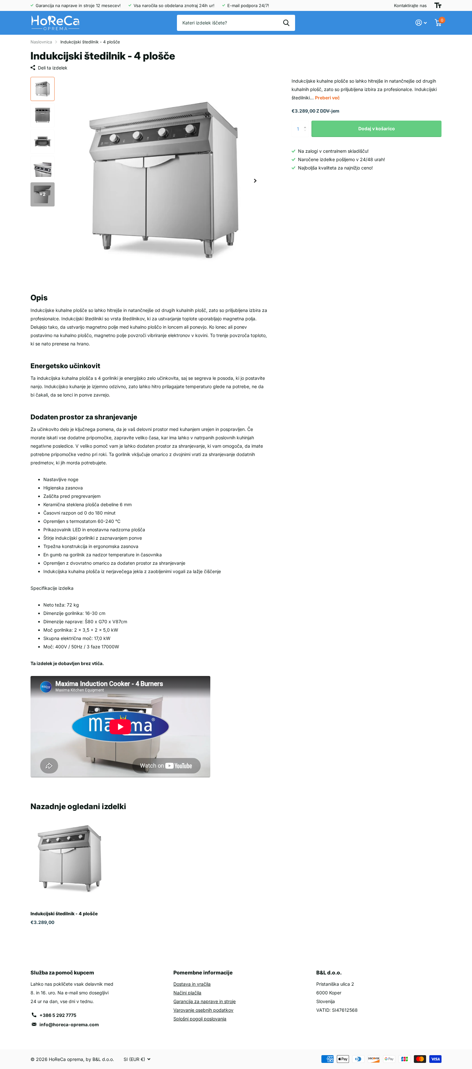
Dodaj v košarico (376, 128)
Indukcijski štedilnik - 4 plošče (64, 913)
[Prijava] (421, 22)
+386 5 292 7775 (57, 1015)
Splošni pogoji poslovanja (199, 1018)
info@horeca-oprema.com (69, 1024)
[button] (255, 181)
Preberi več (327, 97)
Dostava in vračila (192, 984)
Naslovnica (41, 41)
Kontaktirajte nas (410, 5)
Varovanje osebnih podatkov (203, 1010)
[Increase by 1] (306, 123)
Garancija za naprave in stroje (204, 1001)
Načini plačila (187, 992)
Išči (286, 23)
